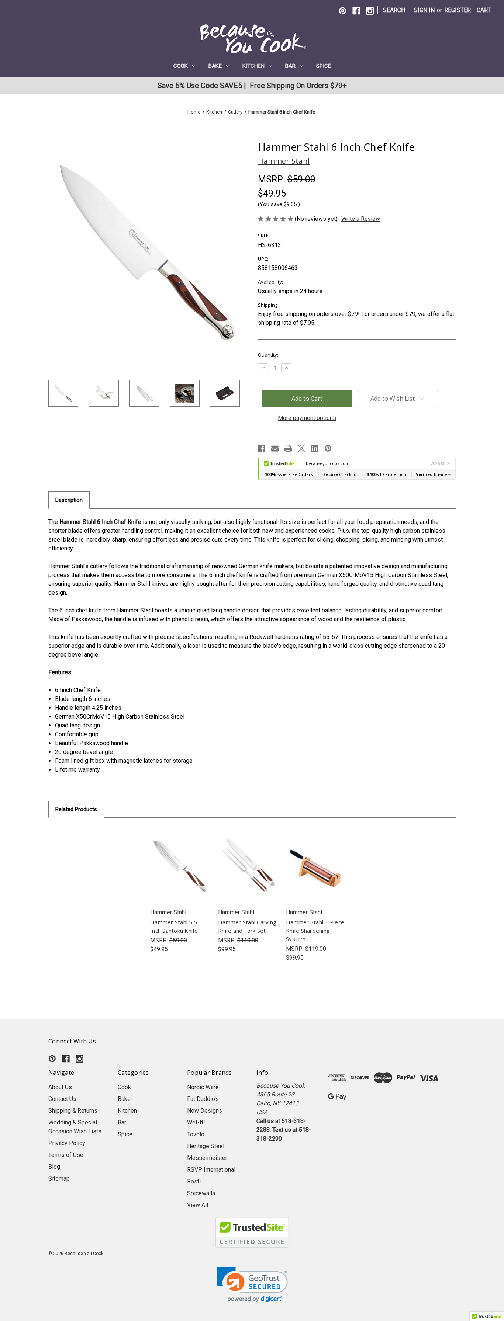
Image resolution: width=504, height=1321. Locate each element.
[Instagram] (370, 11)
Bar (290, 66)
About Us (60, 1087)
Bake (215, 66)
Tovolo (195, 1134)
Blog (54, 1166)
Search (394, 10)
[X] (301, 448)
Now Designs (204, 1110)
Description (69, 500)
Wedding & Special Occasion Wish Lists (74, 1127)
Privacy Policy (66, 1143)
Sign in (424, 10)
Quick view (179, 858)
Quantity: (268, 354)
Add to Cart (180, 872)
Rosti (194, 1181)
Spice (323, 66)
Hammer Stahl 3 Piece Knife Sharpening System (315, 930)
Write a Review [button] (360, 218)
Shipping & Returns (72, 1110)
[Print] (288, 448)
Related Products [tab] (76, 809)
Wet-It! (196, 1122)
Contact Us (62, 1098)
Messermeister (207, 1157)
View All (197, 1205)
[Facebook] (356, 11)
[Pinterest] (342, 11)
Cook (180, 66)
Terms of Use (65, 1154)
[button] (252, 1284)
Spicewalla (201, 1193)
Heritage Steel (205, 1146)
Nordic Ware (203, 1087)
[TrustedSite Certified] (252, 1232)
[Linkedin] (314, 448)
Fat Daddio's (203, 1098)
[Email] (275, 448)
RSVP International (211, 1169)
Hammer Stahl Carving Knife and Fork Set (247, 926)
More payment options (307, 417)
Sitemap (59, 1178)
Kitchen (253, 66)
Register (457, 10)
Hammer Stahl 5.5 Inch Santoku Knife (174, 926)
